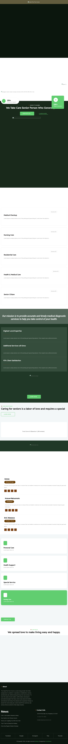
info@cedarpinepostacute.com (44, 720)
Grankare (37, 741)
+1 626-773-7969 (41, 716)
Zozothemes (48, 741)
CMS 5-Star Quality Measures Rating (9, 715)
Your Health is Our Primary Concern (9, 718)
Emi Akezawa (9, 518)
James (6, 479)
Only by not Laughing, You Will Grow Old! (10, 721)
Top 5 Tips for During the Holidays (9, 723)
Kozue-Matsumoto (12, 498)
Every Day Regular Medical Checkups (9, 726)
